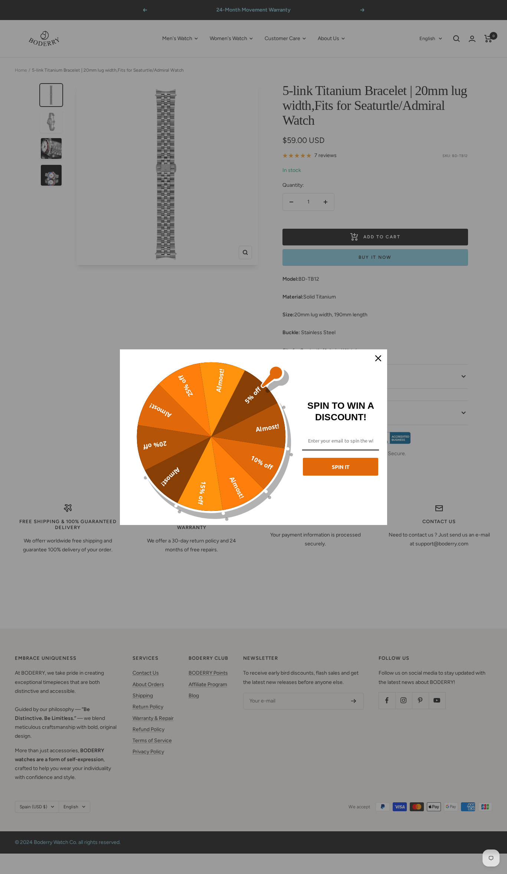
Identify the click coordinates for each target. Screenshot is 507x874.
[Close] (378, 358)
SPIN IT (341, 466)
